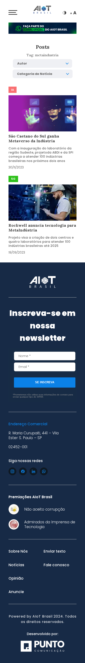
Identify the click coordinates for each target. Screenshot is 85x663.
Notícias (16, 565)
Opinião (16, 578)
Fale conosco (56, 565)
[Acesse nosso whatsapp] (44, 471)
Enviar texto (55, 551)
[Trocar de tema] (64, 13)
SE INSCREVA (44, 382)
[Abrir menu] (12, 12)
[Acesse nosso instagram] (12, 471)
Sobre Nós (18, 551)
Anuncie (16, 591)
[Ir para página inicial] (42, 10)
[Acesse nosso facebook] (23, 471)
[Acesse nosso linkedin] (33, 471)
